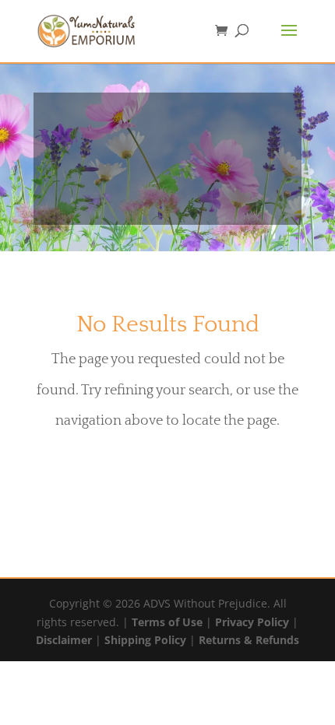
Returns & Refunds (249, 639)
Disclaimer (64, 639)
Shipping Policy (145, 639)
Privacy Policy (252, 622)
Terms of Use (167, 622)
